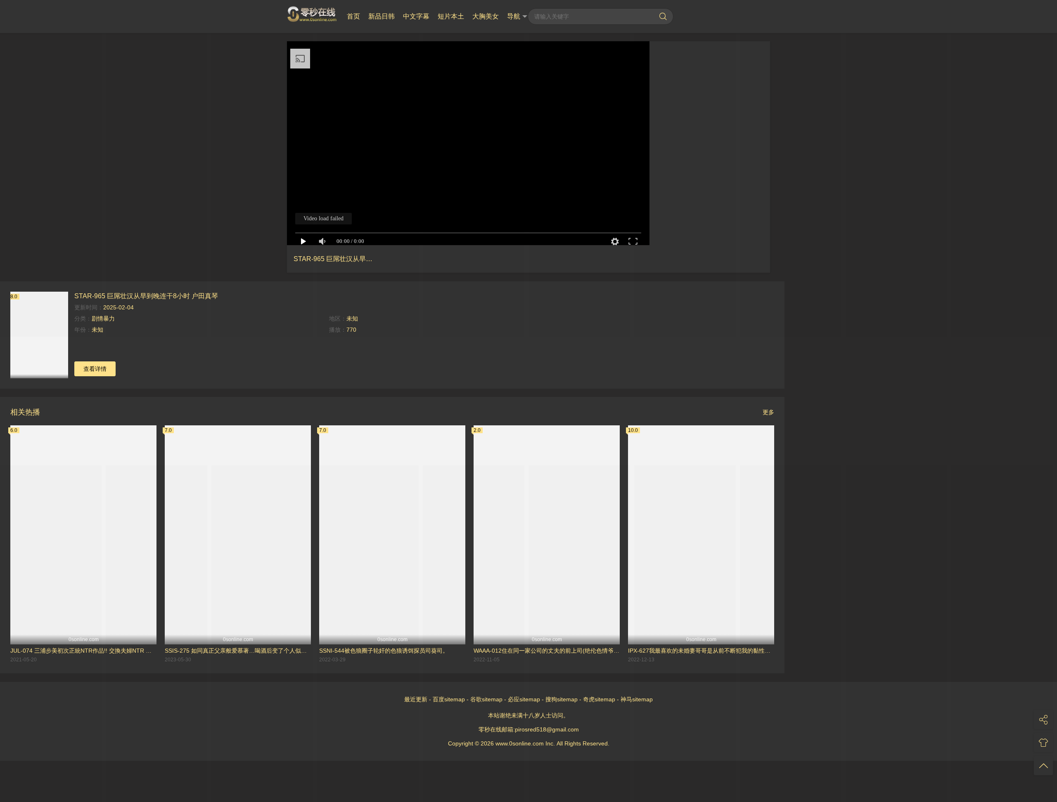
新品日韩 (381, 16)
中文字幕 (416, 16)
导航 (513, 16)
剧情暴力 (103, 318)
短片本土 (451, 16)
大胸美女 (485, 16)
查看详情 (95, 369)
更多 (768, 412)
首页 (353, 16)
